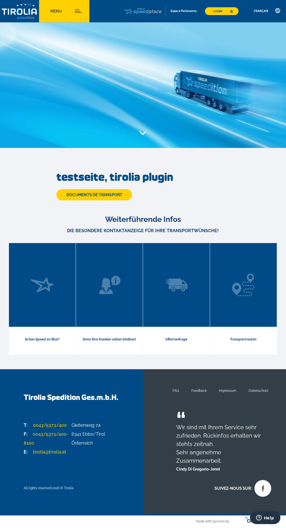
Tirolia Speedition (19, 11)
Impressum (227, 390)
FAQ (176, 390)
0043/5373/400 (45, 425)
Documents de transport (94, 195)
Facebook (261, 487)
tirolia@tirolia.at (45, 452)
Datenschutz (258, 390)
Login (217, 11)
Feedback (199, 390)
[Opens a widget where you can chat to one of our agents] (265, 518)
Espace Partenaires (184, 11)
